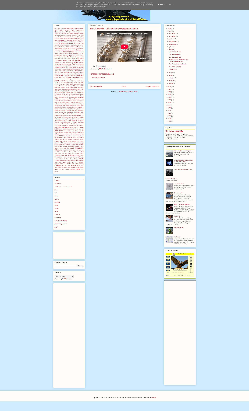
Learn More (162, 5)
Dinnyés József (63, 57)
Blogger (153, 397)
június (171, 49)
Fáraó (61, 67)
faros (64, 67)
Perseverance (80, 123)
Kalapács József (65, 87)
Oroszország (63, 118)
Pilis (77, 125)
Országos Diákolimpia (72, 118)
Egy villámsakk (74, 60)
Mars (64, 105)
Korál (67, 94)
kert (80, 90)
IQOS (56, 82)
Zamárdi (67, 169)
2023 (169, 89)
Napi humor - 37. (179, 227)
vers (72, 162)
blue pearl (70, 43)
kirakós (64, 92)
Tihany (59, 153)
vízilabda (58, 165)
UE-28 (70, 157)
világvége (57, 163)
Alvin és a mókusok (72, 32)
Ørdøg (81, 117)
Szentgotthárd (67, 143)
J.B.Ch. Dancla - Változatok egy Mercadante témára (178, 60)
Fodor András (80, 67)
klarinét (76, 92)
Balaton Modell (63, 38)
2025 (169, 31)
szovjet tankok (62, 146)
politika (64, 127)
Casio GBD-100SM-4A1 (77, 48)
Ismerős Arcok (69, 82)
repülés (79, 130)
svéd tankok (80, 141)
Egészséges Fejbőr (61, 60)
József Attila (71, 86)
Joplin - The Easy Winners (182, 204)
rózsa (71, 134)
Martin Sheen (69, 105)
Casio (63, 45)
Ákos (73, 30)
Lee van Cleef (62, 99)
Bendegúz (69, 40)
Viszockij (81, 163)
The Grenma (65, 152)
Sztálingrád (71, 146)
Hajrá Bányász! (65, 75)
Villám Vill (62, 163)
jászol (82, 84)
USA (82, 157)
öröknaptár (74, 120)
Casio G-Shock (74, 46)
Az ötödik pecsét (72, 36)
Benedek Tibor (76, 40)
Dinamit (56, 57)
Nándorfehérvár (62, 112)
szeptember (173, 41)
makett (57, 104)
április (171, 75)
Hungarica (63, 80)
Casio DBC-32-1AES (70, 45)
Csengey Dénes (63, 53)
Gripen (65, 74)
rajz (64, 129)
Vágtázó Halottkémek (77, 160)
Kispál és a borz (70, 92)
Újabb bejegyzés (96, 86)
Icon (75, 80)
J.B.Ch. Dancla (103, 69)
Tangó (64, 148)
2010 (169, 116)
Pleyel (59, 127)
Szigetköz (76, 143)
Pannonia (64, 123)
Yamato (81, 167)
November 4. (77, 115)
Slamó (79, 137)
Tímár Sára (71, 153)
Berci (82, 40)
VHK (76, 162)
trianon (78, 155)
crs (82, 50)
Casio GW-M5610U (59, 50)
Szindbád (60, 144)
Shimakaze (69, 137)
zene (110, 69)
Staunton (70, 139)
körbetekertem (67, 95)
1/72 (56, 28)
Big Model (61, 43)
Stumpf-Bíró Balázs (78, 139)
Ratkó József (74, 129)
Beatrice (63, 40)
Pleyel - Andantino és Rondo (177, 64)
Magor (78, 100)
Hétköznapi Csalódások (72, 77)
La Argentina (73, 97)
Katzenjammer (73, 89)
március (172, 78)
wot (74, 167)
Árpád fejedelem (72, 35)
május (171, 72)
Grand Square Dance (78, 72)
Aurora (62, 37)
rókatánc (66, 132)
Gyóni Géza (77, 74)
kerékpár (76, 90)
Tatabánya (58, 150)
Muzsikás (69, 110)
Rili (82, 130)
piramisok (81, 125)
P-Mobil (74, 122)
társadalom (79, 148)
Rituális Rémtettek (59, 132)
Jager (64, 84)
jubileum (78, 85)
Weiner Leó (60, 167)
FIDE (67, 67)
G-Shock (76, 70)
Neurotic (74, 114)
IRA (59, 82)
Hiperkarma (57, 79)
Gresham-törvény (59, 74)
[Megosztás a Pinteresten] (105, 66)
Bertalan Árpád (76, 41)
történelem (71, 155)
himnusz (81, 77)
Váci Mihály (73, 158)
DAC (80, 53)
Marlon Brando (58, 105)
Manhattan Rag (63, 103)
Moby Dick (77, 109)
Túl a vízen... (58, 157)
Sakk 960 (65, 135)
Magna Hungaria (72, 100)
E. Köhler (73, 58)
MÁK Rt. (81, 102)
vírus (76, 163)
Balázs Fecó (71, 38)
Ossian (69, 120)
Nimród (60, 115)
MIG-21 (60, 108)
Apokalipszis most (59, 35)
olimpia (71, 117)
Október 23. (60, 117)
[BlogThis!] (99, 66)
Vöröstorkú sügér (66, 165)
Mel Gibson (67, 107)
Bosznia (76, 43)
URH (79, 157)
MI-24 (79, 107)
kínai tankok (59, 92)
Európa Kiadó (58, 65)
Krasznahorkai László (77, 95)
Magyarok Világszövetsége (72, 102)
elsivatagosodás (67, 64)
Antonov (81, 33)
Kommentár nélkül (60, 94)
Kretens (56, 97)
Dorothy (69, 57)
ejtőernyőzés (59, 64)
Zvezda (56, 171)
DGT (70, 55)
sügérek (74, 141)
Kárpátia (63, 89)
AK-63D (67, 30)
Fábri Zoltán (81, 65)
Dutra (68, 58)
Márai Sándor (71, 103)
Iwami (82, 82)
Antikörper (76, 33)
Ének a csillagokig (78, 64)
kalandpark (57, 87)
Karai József (58, 89)
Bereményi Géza (67, 41)
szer (72, 143)
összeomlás (80, 120)
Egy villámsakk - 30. (175, 51)
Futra (60, 70)
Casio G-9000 (66, 46)
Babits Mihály (80, 36)
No (63, 115)
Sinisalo (74, 137)
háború (81, 74)
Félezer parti (173, 69)
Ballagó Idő (77, 38)
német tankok (59, 114)
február (171, 80)
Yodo (63, 169)
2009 (169, 118)
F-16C (69, 65)
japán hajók (69, 84)
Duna (56, 58)
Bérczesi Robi (58, 41)
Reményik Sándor (68, 130)
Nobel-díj (66, 115)
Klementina (80, 92)
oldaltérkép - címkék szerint (63, 187)
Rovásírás (177, 237)
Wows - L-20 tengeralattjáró (182, 151)
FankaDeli (57, 67)
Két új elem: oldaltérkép (174, 131)
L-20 (68, 97)
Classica (67, 50)
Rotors (62, 134)
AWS (66, 37)
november (172, 36)
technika (65, 150)
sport (65, 139)
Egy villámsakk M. (68, 62)
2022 (169, 92)
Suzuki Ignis (58, 141)
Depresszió (65, 55)
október (171, 39)
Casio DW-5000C (79, 45)
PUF (77, 127)
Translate (69, 279)
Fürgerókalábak (69, 70)
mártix (74, 105)
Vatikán (68, 162)
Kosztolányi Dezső (78, 94)
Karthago (67, 89)
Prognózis (73, 127)
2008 (169, 121)
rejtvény (61, 130)
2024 (169, 86)
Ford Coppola (69, 69)
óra (78, 117)
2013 (169, 108)
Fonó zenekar (58, 69)
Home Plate (64, 79)
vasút (64, 162)
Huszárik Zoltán (70, 80)
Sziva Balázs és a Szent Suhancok (71, 144)
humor (57, 81)
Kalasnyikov (73, 87)
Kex (82, 90)
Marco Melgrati (79, 103)
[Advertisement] (69, 245)
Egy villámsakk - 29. (175, 54)
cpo (80, 50)
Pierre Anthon (65, 125)
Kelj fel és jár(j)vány (63, 90)
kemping (72, 90)
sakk (61, 136)
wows (77, 167)
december (172, 33)
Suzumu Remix (67, 141)
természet (72, 150)
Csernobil (75, 53)
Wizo (72, 167)
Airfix (56, 30)
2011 (169, 113)
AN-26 (60, 33)
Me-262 (62, 107)
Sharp (65, 137)
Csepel (70, 53)
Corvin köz (72, 50)
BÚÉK (59, 45)
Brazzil (79, 43)
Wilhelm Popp (67, 167)
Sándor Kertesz (72, 135)
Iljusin (82, 80)
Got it (171, 5)
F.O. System (74, 65)
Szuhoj (77, 146)
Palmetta (80, 122)
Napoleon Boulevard (73, 112)
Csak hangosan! (68, 52)
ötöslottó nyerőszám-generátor (63, 122)
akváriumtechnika (60, 32)
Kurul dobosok (63, 97)
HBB (82, 75)
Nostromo (71, 115)
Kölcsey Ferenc (59, 95)
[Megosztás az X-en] (101, 66)
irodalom (63, 82)
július (171, 47)
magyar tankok (61, 102)
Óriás (56, 118)
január (171, 83)
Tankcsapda (70, 148)
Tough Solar (64, 155)
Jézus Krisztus (59, 86)
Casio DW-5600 (58, 46)
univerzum (75, 157)
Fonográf (64, 69)
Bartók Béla (57, 40)
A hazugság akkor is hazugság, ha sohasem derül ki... (183, 161)
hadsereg (57, 75)
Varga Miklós (58, 162)
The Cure (78, 150)
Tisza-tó (77, 153)
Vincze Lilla (70, 163)
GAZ (71, 72)
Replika (75, 130)
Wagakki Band (75, 165)
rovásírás (67, 134)
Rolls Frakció (72, 132)
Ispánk (75, 82)
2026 (169, 28)
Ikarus (78, 80)
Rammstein (68, 129)
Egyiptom (81, 62)
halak (78, 75)
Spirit (61, 139)
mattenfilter (57, 107)
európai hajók (64, 65)
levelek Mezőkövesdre (73, 99)
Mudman (57, 110)
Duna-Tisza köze (62, 58)
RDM (80, 129)
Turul (64, 157)
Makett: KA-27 (178, 193)
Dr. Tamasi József (77, 57)
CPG (77, 50)
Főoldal (123, 86)
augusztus (172, 44)
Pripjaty (69, 127)
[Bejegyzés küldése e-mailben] (93, 66)
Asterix (79, 35)
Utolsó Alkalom (64, 158)
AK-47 (61, 30)
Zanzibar (72, 169)
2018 (169, 102)
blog (56, 190)
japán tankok (77, 84)
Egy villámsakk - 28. (175, 57)
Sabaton (57, 135)
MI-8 (82, 107)
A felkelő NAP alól (71, 28)
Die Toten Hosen (78, 55)
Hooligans (70, 79)
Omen (75, 117)
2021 (169, 94)
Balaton (57, 38)
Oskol (65, 120)
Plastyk (56, 127)
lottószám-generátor (63, 100)
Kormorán (71, 94)
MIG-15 (56, 108)
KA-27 (82, 85)
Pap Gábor (73, 123)
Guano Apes (70, 74)
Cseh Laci (77, 51)
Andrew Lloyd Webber (67, 33)
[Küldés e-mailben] (97, 66)
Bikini (65, 43)
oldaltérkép (67, 117)
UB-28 (67, 157)
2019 (169, 100)
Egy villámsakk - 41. (172, 178)
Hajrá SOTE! (74, 75)
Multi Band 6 (62, 110)
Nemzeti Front (67, 114)
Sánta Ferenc (80, 135)
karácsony (80, 87)
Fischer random (72, 67)
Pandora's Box (58, 123)
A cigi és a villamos (179, 184)
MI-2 (76, 107)
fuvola (96, 69)
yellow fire (58, 169)
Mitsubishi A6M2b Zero (68, 108)
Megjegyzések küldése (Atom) (128, 91)
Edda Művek (79, 58)
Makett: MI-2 (177, 216)
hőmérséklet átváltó (78, 79)
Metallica (72, 107)
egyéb (76, 62)
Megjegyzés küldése (98, 77)
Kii (55, 92)
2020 (169, 97)
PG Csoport (58, 125)
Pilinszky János (72, 125)
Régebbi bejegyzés (152, 86)
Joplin (65, 85)
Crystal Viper (58, 51)
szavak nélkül (59, 143)
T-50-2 (81, 146)
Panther (69, 123)
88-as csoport (61, 28)
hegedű (56, 77)
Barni (82, 38)
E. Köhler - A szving (175, 66)
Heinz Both (61, 77)
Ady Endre (80, 28)
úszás (56, 158)
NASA (82, 112)
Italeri (79, 82)
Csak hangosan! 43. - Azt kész (183, 169)
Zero (82, 169)
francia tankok (76, 69)
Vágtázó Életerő (67, 160)
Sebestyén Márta (59, 137)
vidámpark (80, 162)
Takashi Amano (58, 148)
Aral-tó (66, 35)
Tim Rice (64, 153)
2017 (169, 105)
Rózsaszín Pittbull (78, 134)
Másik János (80, 105)
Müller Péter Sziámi (76, 110)
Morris (81, 108)
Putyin (60, 129)
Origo (59, 118)
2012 (169, 110)
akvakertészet (80, 30)
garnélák (66, 72)
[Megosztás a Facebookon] (103, 66)
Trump (81, 155)
